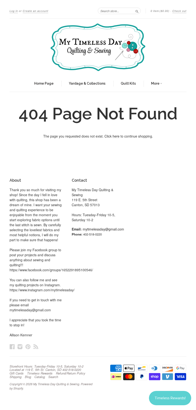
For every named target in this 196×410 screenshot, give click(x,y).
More (155, 83)
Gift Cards (17, 373)
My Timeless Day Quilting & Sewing (56, 384)
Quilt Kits (128, 83)
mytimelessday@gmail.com (103, 229)
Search (53, 377)
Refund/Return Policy (70, 373)
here (116, 136)
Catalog (39, 377)
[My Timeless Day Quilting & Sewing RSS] (35, 346)
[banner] (98, 47)
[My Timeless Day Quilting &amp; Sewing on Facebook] (12, 346)
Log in (14, 11)
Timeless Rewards (40, 373)
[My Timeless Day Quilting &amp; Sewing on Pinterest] (28, 346)
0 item (160, 11)
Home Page (44, 83)
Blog (28, 377)
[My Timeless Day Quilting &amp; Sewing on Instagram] (20, 346)
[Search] (137, 10)
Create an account (35, 11)
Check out (179, 11)
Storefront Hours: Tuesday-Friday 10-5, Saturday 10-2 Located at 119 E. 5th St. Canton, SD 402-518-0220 (46, 368)
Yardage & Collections (87, 83)
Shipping (16, 377)
